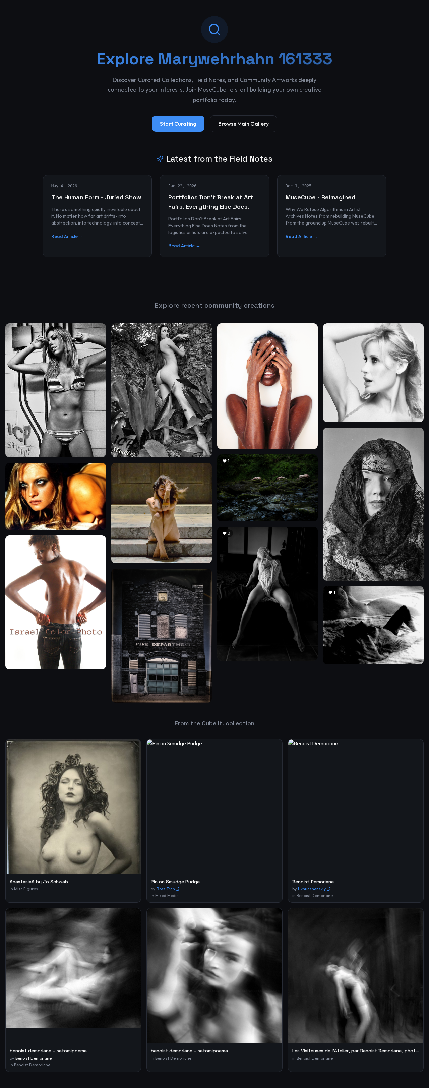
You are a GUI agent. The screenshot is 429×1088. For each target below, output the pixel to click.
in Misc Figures (24, 888)
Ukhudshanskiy (312, 888)
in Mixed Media (165, 895)
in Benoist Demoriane (312, 895)
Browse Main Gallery (243, 123)
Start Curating (178, 123)
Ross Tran (166, 888)
